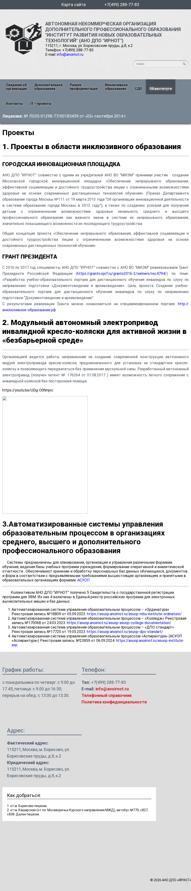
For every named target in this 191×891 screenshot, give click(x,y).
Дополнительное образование (48, 87)
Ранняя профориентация (84, 87)
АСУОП (83, 580)
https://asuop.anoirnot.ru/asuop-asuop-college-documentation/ (119, 623)
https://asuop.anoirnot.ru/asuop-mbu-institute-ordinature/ (134, 614)
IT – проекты (40, 103)
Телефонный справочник (107, 695)
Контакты (14, 103)
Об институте (161, 89)
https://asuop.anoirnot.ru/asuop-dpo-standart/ (125, 631)
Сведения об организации (16, 87)
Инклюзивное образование (116, 87)
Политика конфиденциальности (114, 701)
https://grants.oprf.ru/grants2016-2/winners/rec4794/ (122, 273)
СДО (138, 89)
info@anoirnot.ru (70, 54)
